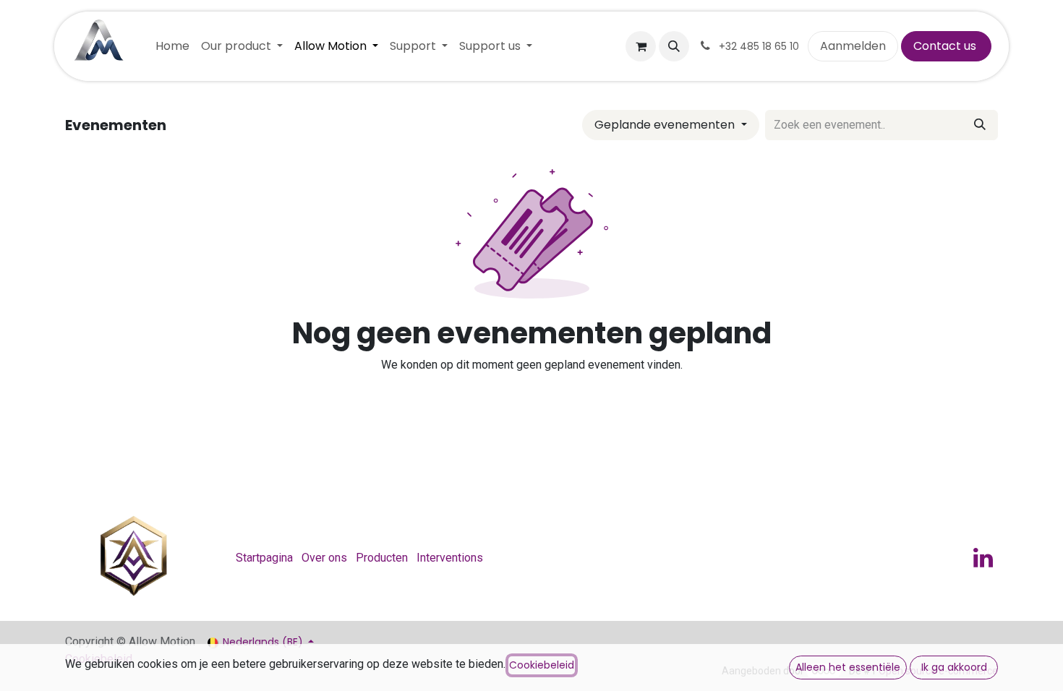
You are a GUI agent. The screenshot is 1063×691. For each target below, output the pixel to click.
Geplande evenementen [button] (666, 124)
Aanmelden (853, 46)
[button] (674, 46)
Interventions (450, 558)
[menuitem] (172, 46)
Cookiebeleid (541, 665)
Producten (382, 558)
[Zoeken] (980, 125)
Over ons (324, 558)
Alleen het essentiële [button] (847, 667)
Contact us (946, 46)
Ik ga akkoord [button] (954, 667)
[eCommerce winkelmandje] (641, 46)
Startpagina (264, 558)
